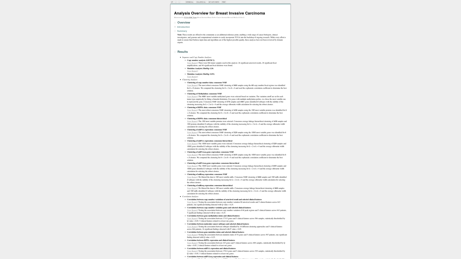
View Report (192, 63)
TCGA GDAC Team (190, 17)
